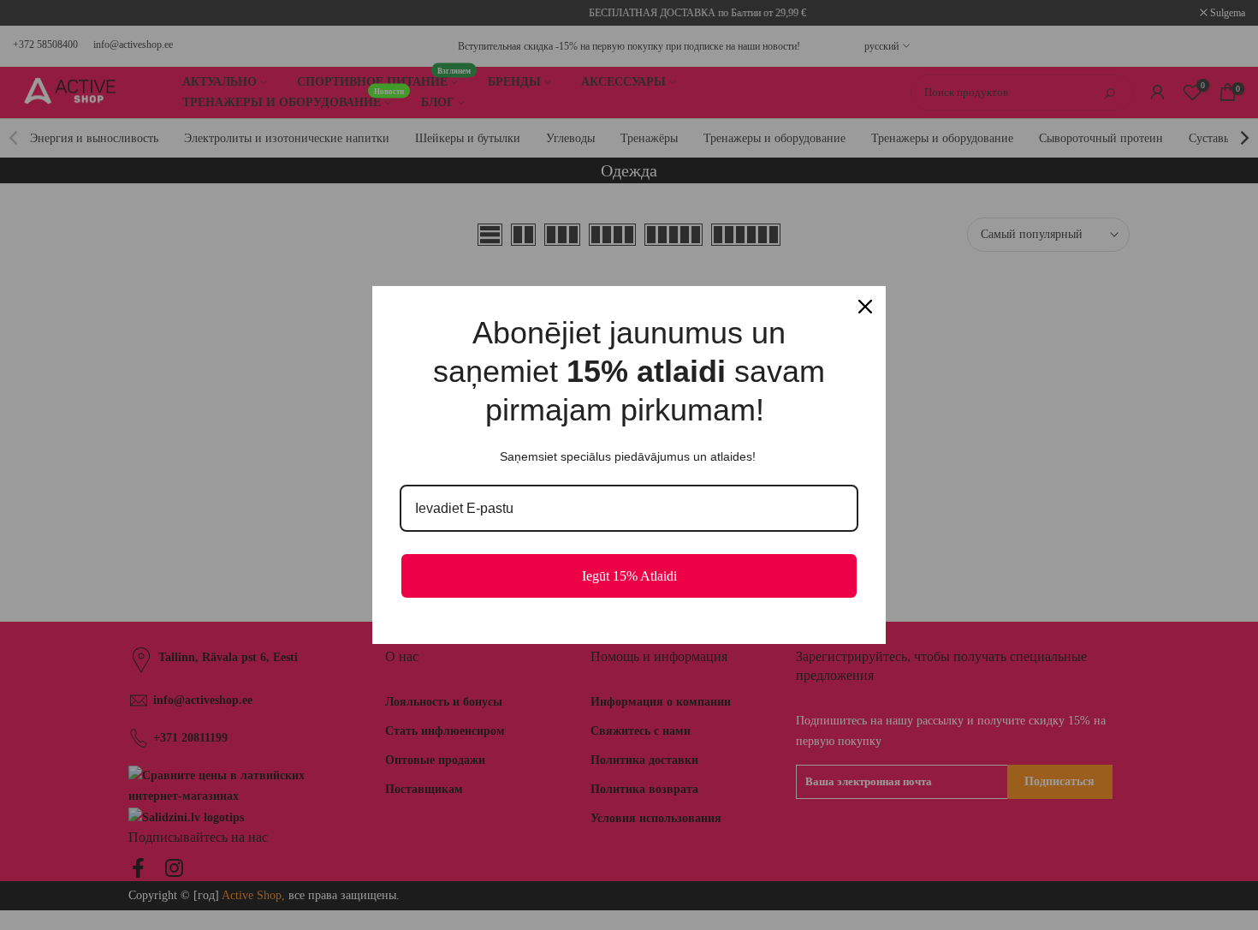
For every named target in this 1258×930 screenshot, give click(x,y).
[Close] (865, 306)
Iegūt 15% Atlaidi (629, 576)
